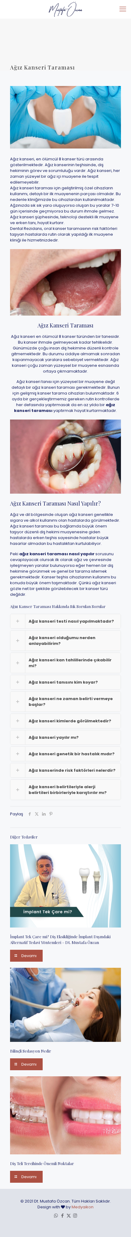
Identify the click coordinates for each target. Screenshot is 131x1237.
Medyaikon (83, 1207)
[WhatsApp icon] (56, 1215)
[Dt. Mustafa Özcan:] (65, 9)
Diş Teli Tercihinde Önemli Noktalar (42, 1163)
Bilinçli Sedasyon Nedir (30, 1050)
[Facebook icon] (62, 1215)
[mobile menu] (123, 9)
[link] (65, 621)
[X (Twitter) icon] (68, 1215)
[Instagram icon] (75, 1215)
